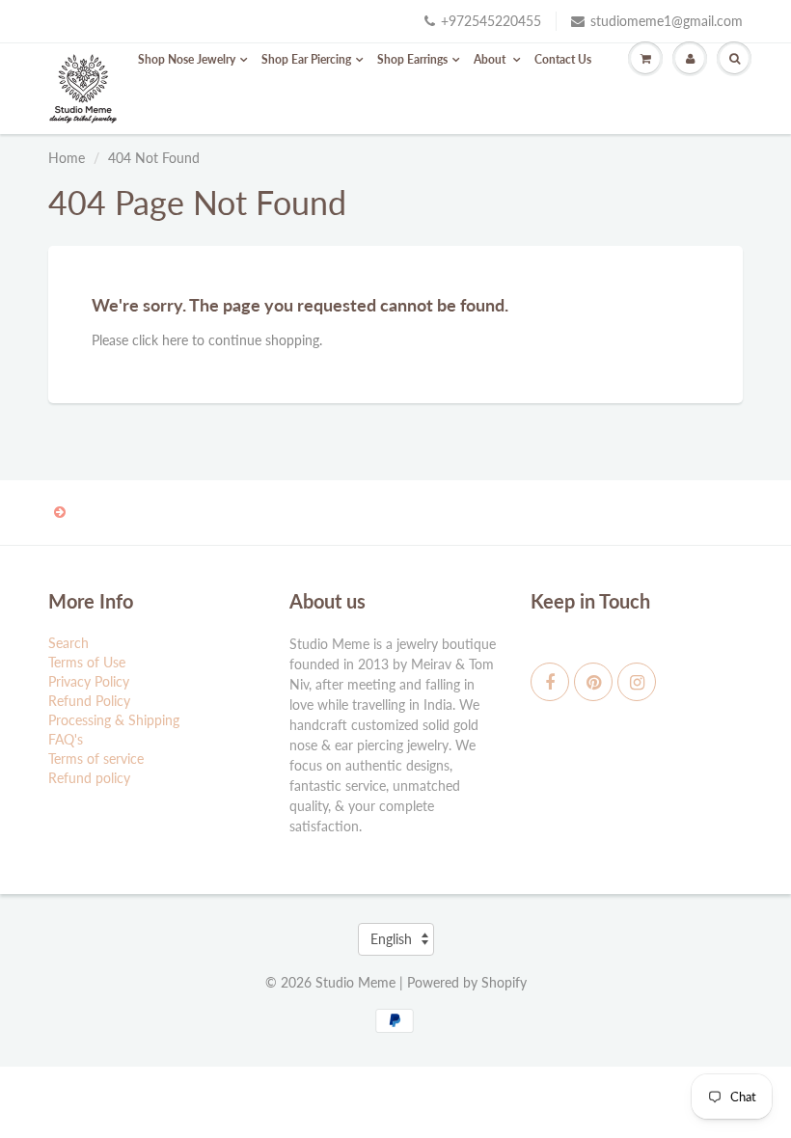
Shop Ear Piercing (306, 59)
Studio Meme (355, 982)
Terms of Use (86, 662)
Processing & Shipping (113, 720)
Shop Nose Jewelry (186, 59)
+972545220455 (491, 21)
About (491, 59)
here (175, 340)
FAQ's (65, 739)
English (391, 939)
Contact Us (562, 59)
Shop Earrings (412, 59)
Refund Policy (89, 700)
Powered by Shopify (467, 982)
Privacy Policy (88, 681)
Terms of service (96, 758)
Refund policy (89, 778)
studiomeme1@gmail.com (666, 21)
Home (66, 157)
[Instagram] (636, 682)
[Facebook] (550, 682)
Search (68, 643)
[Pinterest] (593, 682)
